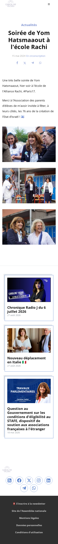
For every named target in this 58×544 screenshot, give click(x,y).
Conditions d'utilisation (29, 532)
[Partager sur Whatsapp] (40, 63)
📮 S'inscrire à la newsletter (29, 503)
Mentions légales (29, 517)
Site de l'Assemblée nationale (29, 510)
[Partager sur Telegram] (33, 63)
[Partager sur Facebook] (17, 63)
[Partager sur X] (25, 63)
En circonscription (35, 55)
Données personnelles (29, 525)
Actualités (29, 25)
